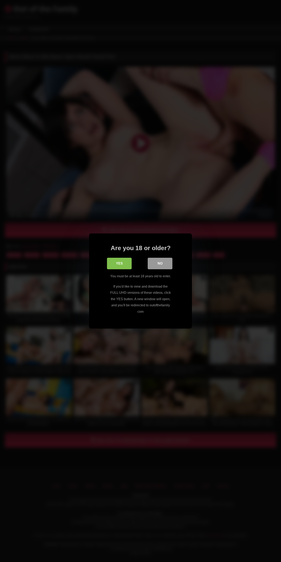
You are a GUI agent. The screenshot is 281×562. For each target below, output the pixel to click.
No (160, 263)
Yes (119, 263)
